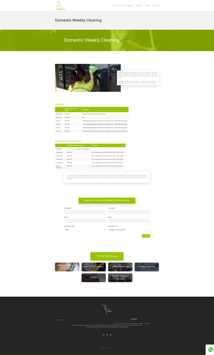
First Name (68, 208)
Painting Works (124, 327)
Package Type (113, 226)
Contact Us (155, 5)
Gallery (147, 5)
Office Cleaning (105, 325)
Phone (66, 217)
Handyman (138, 5)
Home (114, 5)
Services (130, 5)
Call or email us (71, 149)
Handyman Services (91, 327)
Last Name (112, 208)
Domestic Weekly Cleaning (80, 325)
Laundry (123, 325)
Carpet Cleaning (115, 325)
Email (110, 217)
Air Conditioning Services (134, 325)
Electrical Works (103, 327)
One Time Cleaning (94, 325)
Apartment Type (69, 226)
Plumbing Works (114, 327)
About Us (122, 5)
